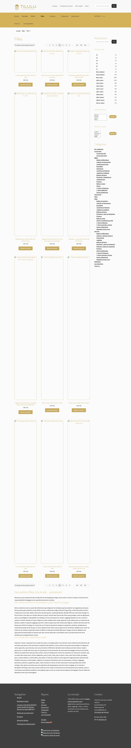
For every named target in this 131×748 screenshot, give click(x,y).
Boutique (25, 16)
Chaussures (64, 16)
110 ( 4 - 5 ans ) (99, 83)
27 (96, 69)
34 (77, 45)
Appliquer (112, 116)
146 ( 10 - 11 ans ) (100, 100)
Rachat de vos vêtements (25, 713)
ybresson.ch (102, 719)
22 (96, 55)
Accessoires (75, 16)
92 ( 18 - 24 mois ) (100, 74)
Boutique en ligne (22, 701)
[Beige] (97, 136)
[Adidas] (100, 118)
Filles (42, 16)
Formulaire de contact (66, 6)
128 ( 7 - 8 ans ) (99, 91)
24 (96, 60)
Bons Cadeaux (45, 722)
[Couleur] (97, 132)
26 (96, 66)
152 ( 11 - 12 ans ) (100, 103)
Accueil (16, 16)
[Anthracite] (97, 133)
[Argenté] (97, 135)
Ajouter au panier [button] (25, 84)
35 (81, 45)
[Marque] (100, 115)
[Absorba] (100, 116)
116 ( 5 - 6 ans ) (99, 86)
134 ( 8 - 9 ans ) (99, 94)
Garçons (52, 16)
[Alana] (100, 119)
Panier (87, 6)
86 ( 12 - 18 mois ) (100, 72)
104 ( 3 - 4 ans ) (99, 80)
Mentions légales (22, 720)
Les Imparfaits (28, 24)
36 (85, 45)
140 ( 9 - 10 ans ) (100, 97)
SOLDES (43, 720)
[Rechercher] (114, 6)
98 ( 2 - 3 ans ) (99, 77)
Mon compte (79, 6)
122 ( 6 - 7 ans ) (99, 88)
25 (96, 63)
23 (96, 57)
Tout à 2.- (17, 24)
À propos (54, 6)
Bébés (33, 16)
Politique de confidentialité (26, 724)
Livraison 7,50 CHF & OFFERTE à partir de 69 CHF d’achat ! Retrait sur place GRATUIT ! (27, 707)
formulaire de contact (101, 712)
